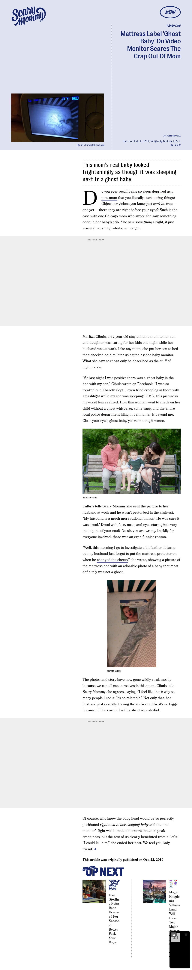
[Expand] (174, 934)
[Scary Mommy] (28, 16)
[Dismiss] (186, 934)
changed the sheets (112, 559)
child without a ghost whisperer (107, 408)
